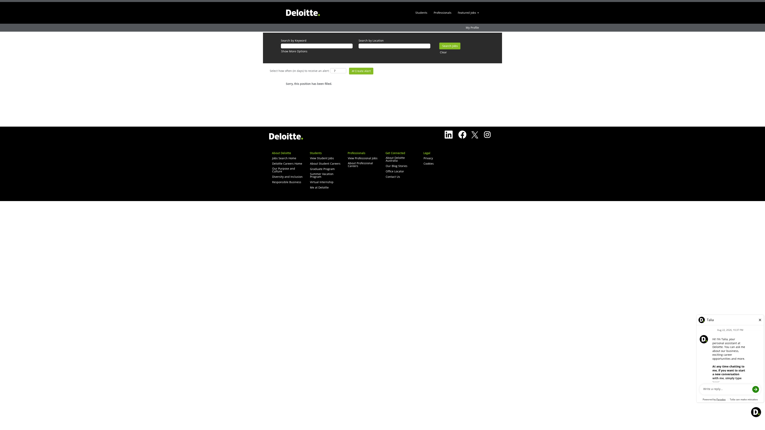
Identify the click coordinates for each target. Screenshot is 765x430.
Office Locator (395, 171)
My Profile (472, 27)
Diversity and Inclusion (287, 176)
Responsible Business (286, 182)
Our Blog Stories (396, 166)
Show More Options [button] (294, 51)
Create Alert (362, 71)
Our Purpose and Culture (283, 170)
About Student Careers (325, 163)
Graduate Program (322, 169)
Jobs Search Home (284, 158)
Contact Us (393, 176)
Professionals (442, 13)
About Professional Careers (360, 165)
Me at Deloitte (319, 187)
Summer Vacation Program (321, 175)
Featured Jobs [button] (467, 13)
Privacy (428, 158)
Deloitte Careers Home (287, 163)
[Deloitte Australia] (303, 13)
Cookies (429, 163)
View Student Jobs (322, 158)
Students (421, 13)
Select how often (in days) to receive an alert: (300, 71)
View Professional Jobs (363, 158)
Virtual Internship (321, 182)
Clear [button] (443, 52)
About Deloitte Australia (395, 159)
